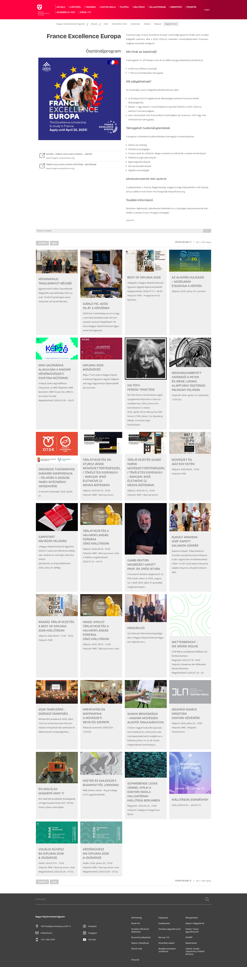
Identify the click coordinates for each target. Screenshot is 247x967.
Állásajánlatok (192, 917)
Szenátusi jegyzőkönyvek (169, 929)
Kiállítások (139, 7)
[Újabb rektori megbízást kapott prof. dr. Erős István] (146, 547)
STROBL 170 (85, 12)
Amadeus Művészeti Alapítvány (140, 930)
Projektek (191, 7)
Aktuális (61, 7)
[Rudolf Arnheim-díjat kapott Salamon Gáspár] (190, 547)
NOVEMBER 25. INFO (66, 12)
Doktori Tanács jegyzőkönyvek (192, 930)
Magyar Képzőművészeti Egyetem (70, 24)
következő (42, 243)
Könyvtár (135, 959)
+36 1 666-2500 (48, 939)
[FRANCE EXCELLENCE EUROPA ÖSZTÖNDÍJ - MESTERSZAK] (79, 166)
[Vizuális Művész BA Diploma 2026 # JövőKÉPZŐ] (57, 848)
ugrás (54, 243)
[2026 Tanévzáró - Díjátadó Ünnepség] (57, 714)
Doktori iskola (108, 7)
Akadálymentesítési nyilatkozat (167, 950)
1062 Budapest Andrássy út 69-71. (56, 926)
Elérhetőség (136, 917)
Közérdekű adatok (166, 943)
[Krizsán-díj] (146, 636)
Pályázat (157, 24)
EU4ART (189, 937)
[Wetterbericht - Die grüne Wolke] (190, 636)
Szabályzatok (164, 923)
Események (135, 24)
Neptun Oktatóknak (140, 943)
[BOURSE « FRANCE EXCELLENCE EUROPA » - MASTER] (79, 156)
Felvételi (124, 7)
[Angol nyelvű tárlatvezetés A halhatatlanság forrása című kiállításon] (101, 636)
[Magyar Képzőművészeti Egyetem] (43, 10)
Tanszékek (91, 7)
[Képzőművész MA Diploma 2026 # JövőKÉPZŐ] (101, 848)
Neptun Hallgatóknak (195, 923)
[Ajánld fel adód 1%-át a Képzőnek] (101, 292)
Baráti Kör (135, 923)
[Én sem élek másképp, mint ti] (57, 785)
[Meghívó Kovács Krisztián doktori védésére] (190, 714)
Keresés (207, 902)
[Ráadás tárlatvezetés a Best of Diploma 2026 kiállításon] (57, 636)
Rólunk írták (136, 948)
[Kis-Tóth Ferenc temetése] (146, 383)
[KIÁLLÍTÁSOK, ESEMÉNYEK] (190, 785)
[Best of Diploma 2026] (146, 292)
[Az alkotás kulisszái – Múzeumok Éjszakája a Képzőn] (190, 292)
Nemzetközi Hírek (119, 24)
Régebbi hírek (171, 24)
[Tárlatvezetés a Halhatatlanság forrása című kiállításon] (101, 547)
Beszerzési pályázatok (141, 937)
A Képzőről (75, 7)
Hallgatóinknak (157, 7)
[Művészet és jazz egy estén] (190, 466)
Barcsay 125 (163, 937)
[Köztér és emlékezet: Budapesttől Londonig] (101, 785)
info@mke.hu (46, 933)
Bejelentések (191, 943)
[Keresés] (207, 899)
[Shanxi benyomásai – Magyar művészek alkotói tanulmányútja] (146, 714)
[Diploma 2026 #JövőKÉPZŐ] (101, 383)
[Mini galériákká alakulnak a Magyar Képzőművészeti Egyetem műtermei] (57, 383)
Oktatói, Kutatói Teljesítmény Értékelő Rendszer (195, 951)
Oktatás (147, 24)
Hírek (106, 24)
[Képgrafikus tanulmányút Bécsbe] (57, 292)
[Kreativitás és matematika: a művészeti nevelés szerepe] (101, 714)
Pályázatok (163, 917)
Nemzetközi (176, 7)
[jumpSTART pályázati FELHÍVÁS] (57, 547)
